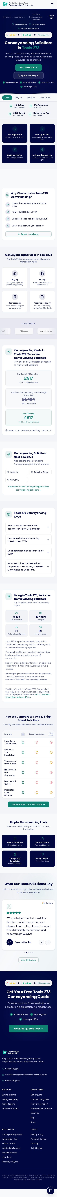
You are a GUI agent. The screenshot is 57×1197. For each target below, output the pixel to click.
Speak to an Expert (30, 75)
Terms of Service (38, 1146)
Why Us (18, 97)
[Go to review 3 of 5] (28, 960)
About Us (35, 1120)
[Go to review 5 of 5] (32, 960)
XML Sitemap (37, 1156)
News (33, 1130)
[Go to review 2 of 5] (26, 960)
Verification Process (11, 1156)
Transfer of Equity (10, 1116)
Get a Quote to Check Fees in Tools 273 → (27, 696)
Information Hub (9, 1146)
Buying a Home (9, 1102)
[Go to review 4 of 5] (30, 960)
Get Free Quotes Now (27, 1036)
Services (31, 97)
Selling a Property (10, 1107)
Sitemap (34, 1151)
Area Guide (45, 97)
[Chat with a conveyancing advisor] (50, 1190)
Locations (18, 17)
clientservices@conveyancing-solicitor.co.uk (26, 1082)
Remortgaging (8, 1111)
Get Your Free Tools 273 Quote (27, 804)
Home (8, 17)
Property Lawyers (10, 1169)
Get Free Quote (26, 67)
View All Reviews (28, 968)
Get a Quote (36, 1102)
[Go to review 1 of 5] (24, 960)
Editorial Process (9, 1160)
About (7, 97)
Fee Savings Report (39, 1111)
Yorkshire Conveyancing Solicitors (36, 17)
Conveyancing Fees (40, 1107)
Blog (32, 1125)
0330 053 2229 (12, 1076)
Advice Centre (8, 1151)
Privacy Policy (37, 1142)
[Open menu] (52, 4)
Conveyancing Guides (12, 1142)
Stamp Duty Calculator (41, 1116)
